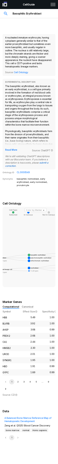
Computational (11, 306)
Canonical (27, 306)
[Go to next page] (5, 388)
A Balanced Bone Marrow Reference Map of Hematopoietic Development (28, 420)
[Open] (43, 210)
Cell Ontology (21, 72)
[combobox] (35, 210)
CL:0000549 (23, 172)
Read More (11, 149)
